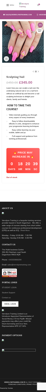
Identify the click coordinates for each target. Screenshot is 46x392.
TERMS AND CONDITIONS (17, 384)
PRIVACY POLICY (32, 384)
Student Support (8, 293)
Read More (25, 230)
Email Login (10, 304)
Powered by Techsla (6, 388)
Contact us (6, 298)
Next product (38, 71)
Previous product (33, 71)
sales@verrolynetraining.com (18, 14)
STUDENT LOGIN (9, 287)
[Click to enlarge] (6, 58)
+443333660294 (14, 260)
